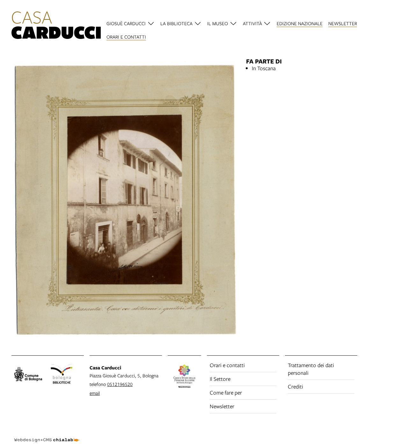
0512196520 (120, 384)
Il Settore (220, 378)
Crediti (295, 386)
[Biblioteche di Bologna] (61, 375)
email (95, 393)
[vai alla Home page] (56, 26)
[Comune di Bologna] (28, 375)
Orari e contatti (227, 365)
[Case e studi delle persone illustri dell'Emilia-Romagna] (184, 377)
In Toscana (264, 68)
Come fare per (226, 392)
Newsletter (222, 406)
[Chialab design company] (46, 434)
